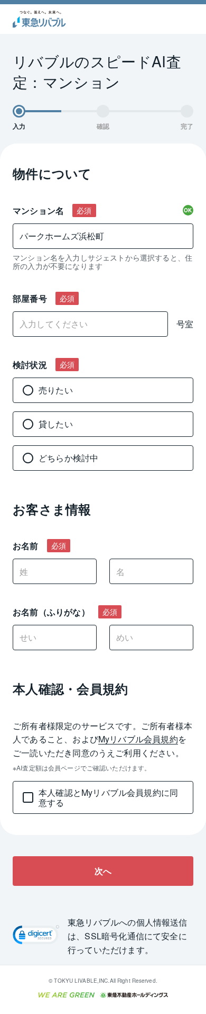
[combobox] (103, 236)
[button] (36, 936)
